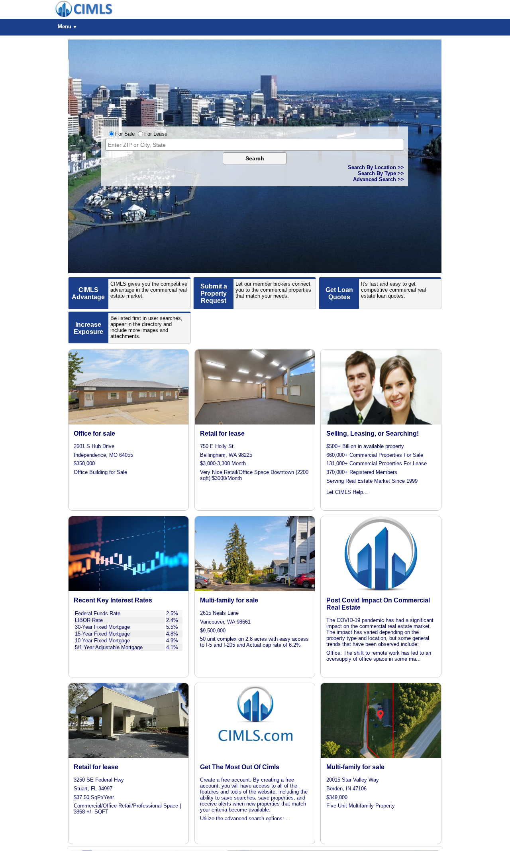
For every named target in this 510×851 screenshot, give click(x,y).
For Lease (155, 134)
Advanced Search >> (378, 179)
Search (254, 158)
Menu (64, 27)
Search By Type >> (381, 173)
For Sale (125, 134)
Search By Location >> (376, 167)
